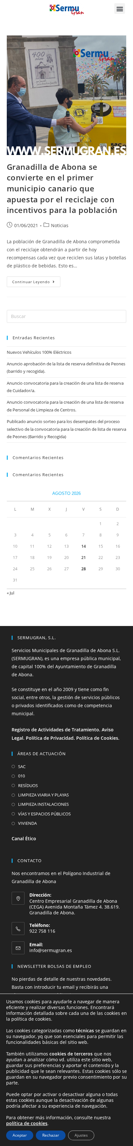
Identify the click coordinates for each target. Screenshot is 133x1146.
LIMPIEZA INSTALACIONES (43, 804)
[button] (119, 8)
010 (21, 776)
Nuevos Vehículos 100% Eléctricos (39, 352)
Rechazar (50, 1135)
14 (83, 546)
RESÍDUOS (28, 785)
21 (83, 557)
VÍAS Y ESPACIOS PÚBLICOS (44, 814)
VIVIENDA (27, 823)
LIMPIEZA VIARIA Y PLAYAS (43, 795)
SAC (22, 766)
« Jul (10, 593)
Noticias (59, 225)
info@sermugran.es (50, 950)
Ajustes (81, 1135)
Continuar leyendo (36, 280)
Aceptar (20, 1135)
